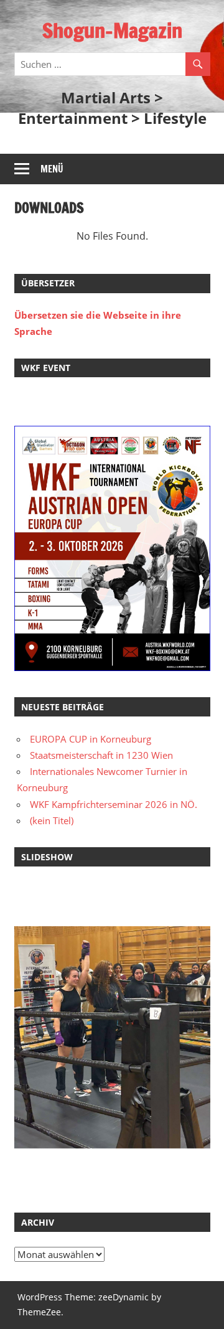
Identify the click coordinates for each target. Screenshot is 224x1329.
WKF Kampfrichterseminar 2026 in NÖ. (113, 804)
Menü (51, 169)
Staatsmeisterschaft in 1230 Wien (101, 755)
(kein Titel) (51, 820)
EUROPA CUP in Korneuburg (90, 739)
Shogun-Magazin (112, 30)
